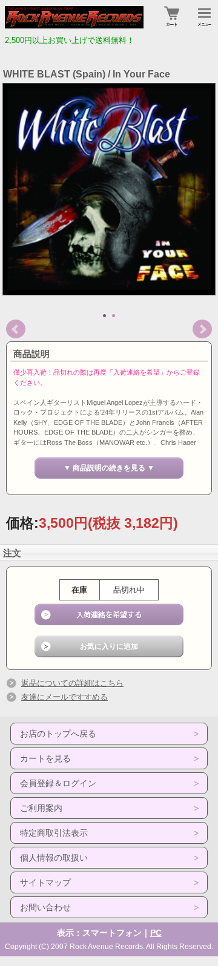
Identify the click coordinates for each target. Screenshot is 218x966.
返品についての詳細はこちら (72, 683)
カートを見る (45, 758)
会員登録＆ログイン (58, 783)
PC (156, 933)
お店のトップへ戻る (58, 733)
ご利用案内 (41, 808)
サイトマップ (45, 882)
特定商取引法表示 (54, 833)
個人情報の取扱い (54, 857)
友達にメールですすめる (64, 697)
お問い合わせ (45, 907)
